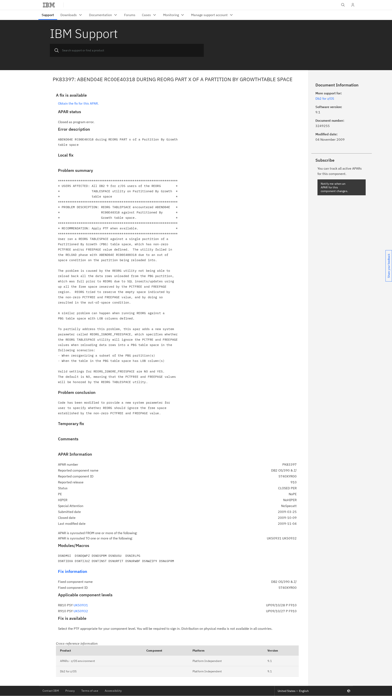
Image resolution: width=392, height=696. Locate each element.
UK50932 (81, 611)
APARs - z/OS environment (77, 661)
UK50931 (81, 605)
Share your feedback (388, 266)
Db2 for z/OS (68, 671)
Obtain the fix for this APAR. (78, 103)
